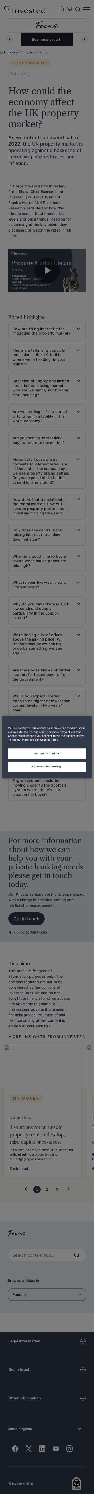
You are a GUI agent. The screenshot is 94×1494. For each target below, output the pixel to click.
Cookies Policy (49, 739)
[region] (47, 747)
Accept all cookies (47, 753)
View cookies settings (47, 766)
